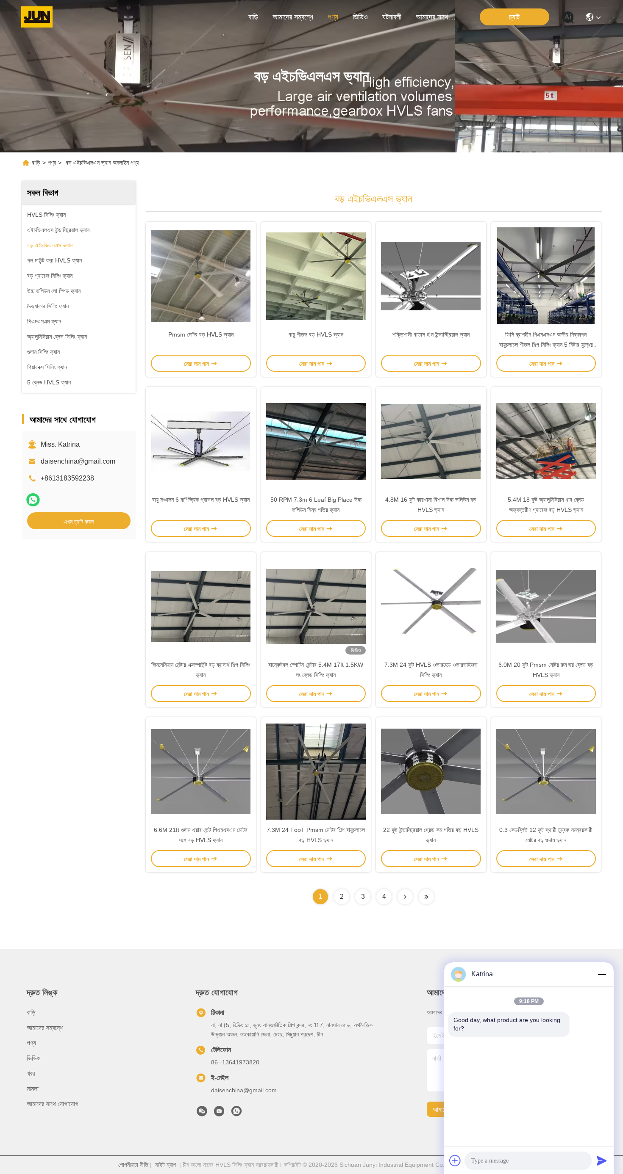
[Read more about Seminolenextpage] (405, 896)
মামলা (33, 1088)
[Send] (602, 1160)
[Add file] (455, 1160)
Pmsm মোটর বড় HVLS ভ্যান (201, 334)
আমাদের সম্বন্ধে (293, 17)
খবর (31, 1073)
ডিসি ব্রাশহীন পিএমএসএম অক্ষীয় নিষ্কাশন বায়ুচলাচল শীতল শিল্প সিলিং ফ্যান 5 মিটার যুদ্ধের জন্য (546, 344)
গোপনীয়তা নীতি (133, 1164)
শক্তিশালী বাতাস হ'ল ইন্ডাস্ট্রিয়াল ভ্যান (431, 334)
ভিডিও (360, 17)
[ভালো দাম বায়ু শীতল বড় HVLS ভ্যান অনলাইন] (316, 275)
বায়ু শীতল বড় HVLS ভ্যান (316, 334)
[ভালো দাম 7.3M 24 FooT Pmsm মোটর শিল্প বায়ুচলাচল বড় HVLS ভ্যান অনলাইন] (316, 771)
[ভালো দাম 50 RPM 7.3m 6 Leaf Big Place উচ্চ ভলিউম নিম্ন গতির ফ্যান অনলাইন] (316, 440)
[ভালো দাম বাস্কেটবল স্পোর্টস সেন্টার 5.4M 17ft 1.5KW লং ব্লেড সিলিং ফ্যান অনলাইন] (316, 606)
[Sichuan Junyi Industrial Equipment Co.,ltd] (37, 17)
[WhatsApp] (33, 500)
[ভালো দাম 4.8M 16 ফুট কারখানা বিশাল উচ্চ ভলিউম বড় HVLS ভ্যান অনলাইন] (431, 440)
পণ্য (333, 17)
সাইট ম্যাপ (165, 1164)
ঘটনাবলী (391, 17)
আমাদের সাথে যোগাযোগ (436, 17)
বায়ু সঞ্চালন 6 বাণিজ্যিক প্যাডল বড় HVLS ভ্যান (201, 499)
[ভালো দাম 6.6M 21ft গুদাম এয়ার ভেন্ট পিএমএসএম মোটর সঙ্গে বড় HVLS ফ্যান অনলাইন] (201, 771)
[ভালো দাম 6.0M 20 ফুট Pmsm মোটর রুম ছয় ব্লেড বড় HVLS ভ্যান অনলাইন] (546, 606)
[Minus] (602, 974)
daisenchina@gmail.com (78, 461)
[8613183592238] (236, 1113)
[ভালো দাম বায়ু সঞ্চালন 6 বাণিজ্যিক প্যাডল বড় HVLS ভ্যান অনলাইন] (201, 440)
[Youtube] (219, 1113)
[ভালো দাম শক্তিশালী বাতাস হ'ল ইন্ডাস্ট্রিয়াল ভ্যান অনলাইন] (431, 275)
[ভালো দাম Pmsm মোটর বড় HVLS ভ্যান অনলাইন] (201, 275)
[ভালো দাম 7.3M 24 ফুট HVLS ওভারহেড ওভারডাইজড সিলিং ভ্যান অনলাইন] (431, 606)
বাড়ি (253, 17)
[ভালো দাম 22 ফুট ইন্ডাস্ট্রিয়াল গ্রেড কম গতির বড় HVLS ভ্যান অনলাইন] (431, 771)
